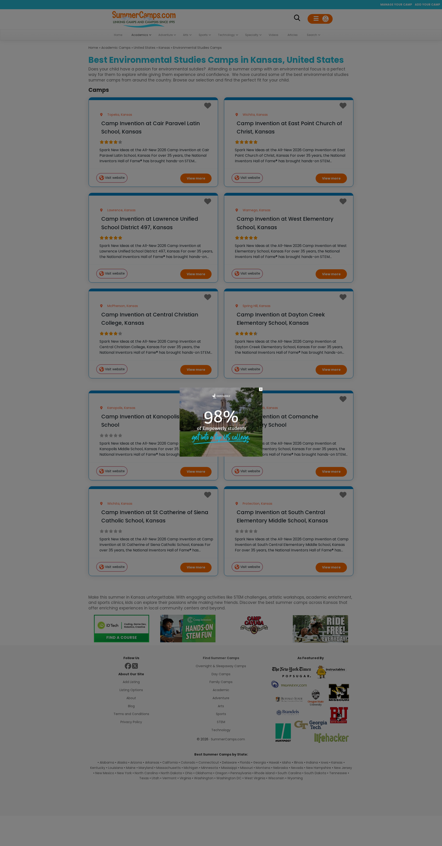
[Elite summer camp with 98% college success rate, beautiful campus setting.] (221, 455)
